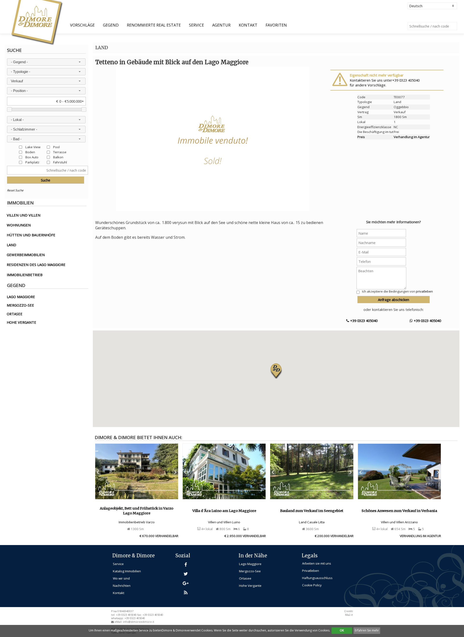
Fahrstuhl (60, 162)
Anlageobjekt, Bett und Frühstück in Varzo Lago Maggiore (136, 511)
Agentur (221, 25)
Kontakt (248, 25)
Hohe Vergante (250, 585)
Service (196, 25)
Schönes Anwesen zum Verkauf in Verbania (399, 511)
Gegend (111, 25)
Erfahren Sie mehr (367, 630)
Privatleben (310, 570)
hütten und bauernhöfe (31, 234)
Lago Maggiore (250, 564)
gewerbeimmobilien (26, 254)
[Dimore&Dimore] (36, 22)
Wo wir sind (121, 578)
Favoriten (276, 25)
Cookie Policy (312, 585)
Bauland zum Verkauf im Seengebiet (311, 511)
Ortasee (245, 578)
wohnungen (19, 225)
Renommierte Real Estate (154, 25)
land (11, 244)
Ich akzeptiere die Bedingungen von (397, 291)
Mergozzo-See (250, 571)
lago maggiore (21, 296)
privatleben (424, 291)
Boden (30, 152)
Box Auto (31, 157)
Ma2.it (349, 614)
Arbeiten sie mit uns (316, 563)
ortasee (14, 313)
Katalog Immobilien (127, 571)
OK (342, 630)
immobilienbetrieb (25, 274)
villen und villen (23, 215)
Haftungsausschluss (317, 578)
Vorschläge (82, 25)
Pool (56, 147)
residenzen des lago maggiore (36, 264)
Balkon (58, 157)
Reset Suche (15, 190)
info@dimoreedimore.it (138, 621)
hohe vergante (21, 322)
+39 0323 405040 (363, 320)
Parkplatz (32, 162)
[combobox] (46, 62)
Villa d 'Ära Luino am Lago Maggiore (224, 511)
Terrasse (59, 152)
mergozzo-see (20, 305)
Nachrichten (121, 585)
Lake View (32, 147)
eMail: (119, 621)
